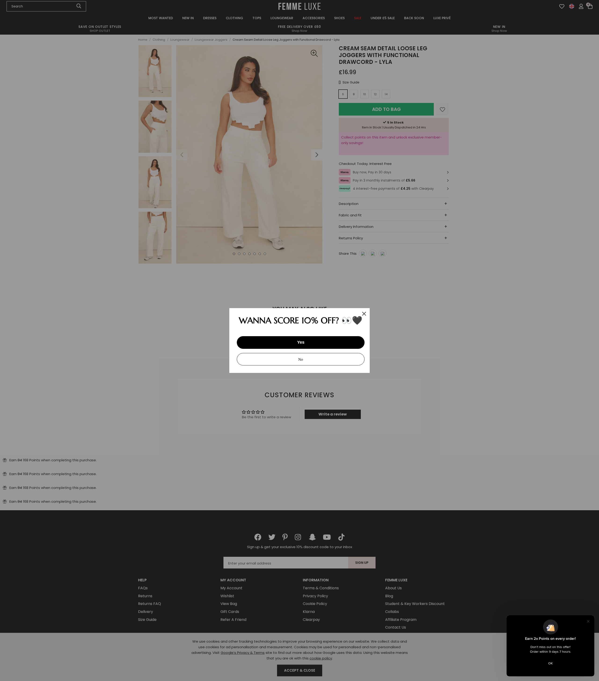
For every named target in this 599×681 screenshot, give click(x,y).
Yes (300, 342)
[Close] (364, 313)
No (300, 359)
